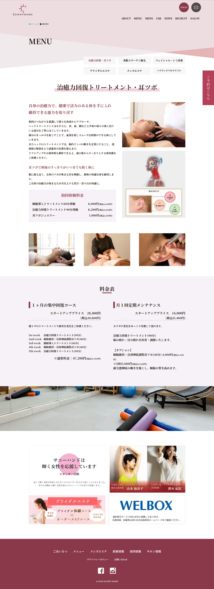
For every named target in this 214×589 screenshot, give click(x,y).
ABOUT (126, 18)
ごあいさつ (60, 551)
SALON (194, 18)
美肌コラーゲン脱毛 (134, 60)
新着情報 (118, 551)
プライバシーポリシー (98, 559)
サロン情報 (154, 551)
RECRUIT (181, 18)
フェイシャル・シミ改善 (169, 60)
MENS (149, 18)
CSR (158, 18)
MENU (138, 18)
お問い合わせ (120, 559)
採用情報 (135, 551)
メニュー (78, 551)
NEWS (168, 18)
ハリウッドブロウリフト (169, 70)
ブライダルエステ (100, 71)
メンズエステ (134, 71)
